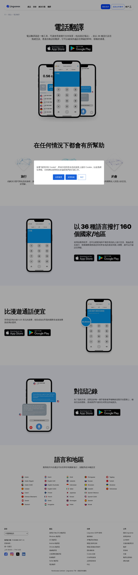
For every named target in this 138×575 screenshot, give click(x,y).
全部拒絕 (71, 177)
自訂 (82, 177)
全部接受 (58, 177)
